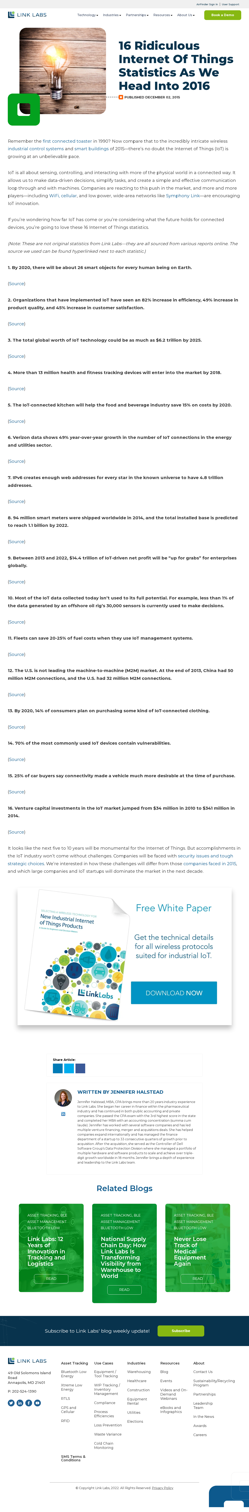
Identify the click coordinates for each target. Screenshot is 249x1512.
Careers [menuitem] (200, 1435)
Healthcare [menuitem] (136, 1381)
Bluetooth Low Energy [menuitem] (74, 1374)
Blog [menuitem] (164, 1372)
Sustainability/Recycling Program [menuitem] (214, 1383)
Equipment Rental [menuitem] (137, 1401)
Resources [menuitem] (161, 15)
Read (51, 1279)
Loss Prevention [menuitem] (108, 1425)
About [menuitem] (198, 1363)
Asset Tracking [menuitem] (74, 1363)
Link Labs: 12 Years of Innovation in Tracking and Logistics (46, 1251)
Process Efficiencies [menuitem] (104, 1414)
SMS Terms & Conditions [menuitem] (73, 1458)
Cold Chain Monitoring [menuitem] (103, 1446)
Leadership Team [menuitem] (203, 1406)
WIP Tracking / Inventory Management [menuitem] (107, 1389)
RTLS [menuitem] (65, 1399)
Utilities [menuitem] (133, 1413)
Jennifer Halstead (137, 1092)
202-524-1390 (24, 1391)
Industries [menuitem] (111, 15)
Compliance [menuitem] (104, 1403)
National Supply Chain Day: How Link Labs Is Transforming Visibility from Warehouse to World (123, 1257)
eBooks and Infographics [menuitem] (171, 1410)
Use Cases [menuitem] (103, 1363)
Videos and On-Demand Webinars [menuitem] (174, 1394)
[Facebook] (80, 1068)
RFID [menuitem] (65, 1421)
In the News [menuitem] (203, 1417)
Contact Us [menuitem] (203, 1372)
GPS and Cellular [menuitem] (68, 1410)
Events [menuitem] (166, 1381)
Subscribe (181, 1331)
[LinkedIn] (58, 1068)
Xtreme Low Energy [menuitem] (71, 1387)
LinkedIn (63, 1114)
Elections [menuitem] (135, 1422)
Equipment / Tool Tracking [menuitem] (106, 1374)
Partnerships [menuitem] (136, 15)
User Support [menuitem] (230, 4)
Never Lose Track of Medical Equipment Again (190, 1251)
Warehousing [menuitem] (139, 1372)
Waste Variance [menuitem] (108, 1434)
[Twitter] (69, 1068)
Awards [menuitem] (200, 1426)
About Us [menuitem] (184, 15)
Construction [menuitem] (138, 1390)
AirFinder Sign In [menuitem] (207, 4)
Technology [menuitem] (86, 15)
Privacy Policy (162, 1488)
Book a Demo (222, 15)
